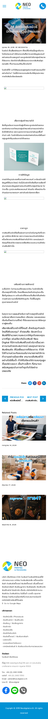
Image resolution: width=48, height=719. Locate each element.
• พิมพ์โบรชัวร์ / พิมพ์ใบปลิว (12, 620)
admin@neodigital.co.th (17, 678)
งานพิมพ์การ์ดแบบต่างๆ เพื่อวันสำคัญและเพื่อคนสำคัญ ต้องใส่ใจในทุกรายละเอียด (35, 399)
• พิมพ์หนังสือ (7, 630)
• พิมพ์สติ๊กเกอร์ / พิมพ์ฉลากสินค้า (15, 636)
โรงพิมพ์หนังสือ (27, 580)
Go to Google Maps (12, 603)
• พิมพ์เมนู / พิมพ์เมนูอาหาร (12, 623)
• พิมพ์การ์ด (6, 626)
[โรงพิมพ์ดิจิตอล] (23, 6)
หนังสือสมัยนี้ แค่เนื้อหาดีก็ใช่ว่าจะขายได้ (17, 399)
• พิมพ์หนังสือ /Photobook (13, 616)
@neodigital (14, 682)
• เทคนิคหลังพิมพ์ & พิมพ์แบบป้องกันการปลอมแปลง (22, 646)
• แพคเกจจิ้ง (6, 639)
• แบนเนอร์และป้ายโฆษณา (11, 643)
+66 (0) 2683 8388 (14, 672)
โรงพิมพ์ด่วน (15, 593)
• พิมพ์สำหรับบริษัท (9, 633)
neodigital (23, 47)
